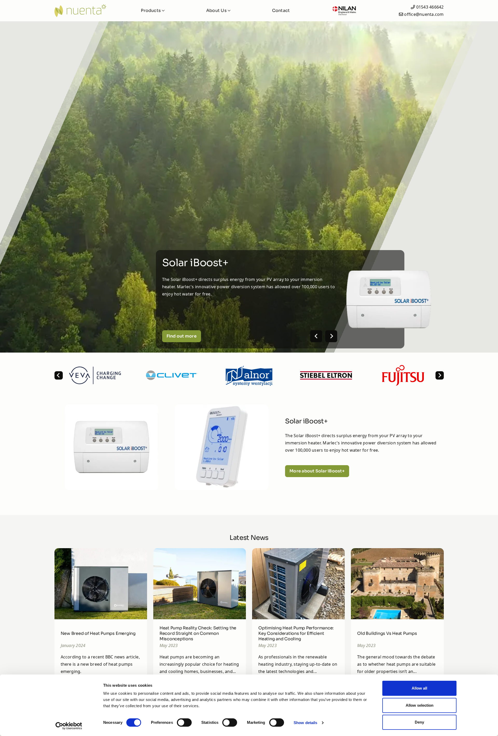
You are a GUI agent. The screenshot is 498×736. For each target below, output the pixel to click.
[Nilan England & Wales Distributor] (344, 10)
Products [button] (151, 10)
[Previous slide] (316, 336)
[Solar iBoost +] (112, 447)
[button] (112, 447)
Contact (281, 10)
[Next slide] (439, 375)
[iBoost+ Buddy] (222, 447)
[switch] (184, 722)
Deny (419, 722)
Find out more (182, 336)
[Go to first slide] (331, 336)
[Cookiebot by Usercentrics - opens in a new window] (69, 726)
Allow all (419, 688)
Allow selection (419, 705)
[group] (95, 375)
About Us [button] (217, 10)
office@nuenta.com (424, 14)
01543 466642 (430, 7)
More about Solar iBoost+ (317, 471)
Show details (305, 722)
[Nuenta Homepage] (84, 10)
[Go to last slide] (58, 375)
